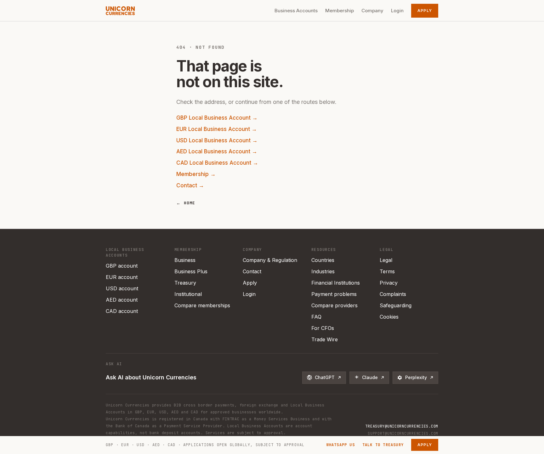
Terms (387, 271)
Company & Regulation (270, 260)
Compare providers (334, 305)
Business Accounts (296, 11)
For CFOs (322, 328)
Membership (339, 11)
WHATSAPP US (340, 444)
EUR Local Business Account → (216, 129)
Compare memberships (202, 305)
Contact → (190, 185)
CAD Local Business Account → (217, 163)
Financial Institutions (335, 283)
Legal (386, 260)
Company (372, 11)
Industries (323, 271)
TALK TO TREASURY (383, 444)
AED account (122, 300)
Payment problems (334, 294)
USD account (122, 288)
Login (397, 11)
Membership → (196, 174)
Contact (252, 271)
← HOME (186, 203)
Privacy (389, 283)
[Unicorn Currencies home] (120, 10)
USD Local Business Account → (217, 140)
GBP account (122, 266)
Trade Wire (324, 339)
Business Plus (190, 271)
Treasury (185, 283)
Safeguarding (395, 305)
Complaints (393, 294)
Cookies (389, 317)
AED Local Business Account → (216, 151)
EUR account (122, 277)
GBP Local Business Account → (217, 118)
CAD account (122, 311)
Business (185, 260)
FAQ (316, 317)
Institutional (188, 294)
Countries (322, 260)
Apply (424, 10)
